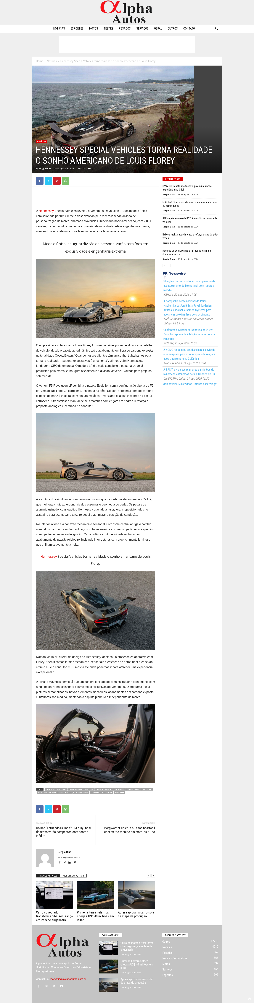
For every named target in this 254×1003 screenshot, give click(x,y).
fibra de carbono (104, 789)
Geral (158, 28)
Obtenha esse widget (205, 384)
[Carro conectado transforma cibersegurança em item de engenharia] (54, 895)
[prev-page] (149, 876)
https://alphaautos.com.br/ (69, 857)
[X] (48, 181)
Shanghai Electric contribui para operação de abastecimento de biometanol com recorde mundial (189, 285)
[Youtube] (62, 986)
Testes (108, 28)
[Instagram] (65, 862)
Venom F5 (119, 792)
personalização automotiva (74, 792)
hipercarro (133, 789)
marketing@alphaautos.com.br (68, 978)
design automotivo (56, 789)
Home (39, 61)
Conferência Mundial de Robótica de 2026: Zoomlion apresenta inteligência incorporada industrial (189, 334)
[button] (216, 29)
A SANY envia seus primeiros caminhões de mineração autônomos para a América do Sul (189, 372)
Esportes (76, 28)
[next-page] (153, 876)
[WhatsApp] (65, 181)
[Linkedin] (70, 862)
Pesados (125, 28)
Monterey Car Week (47, 792)
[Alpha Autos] (127, 12)
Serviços (142, 28)
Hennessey (46, 210)
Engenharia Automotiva (81, 789)
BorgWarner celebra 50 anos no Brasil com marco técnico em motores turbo (129, 830)
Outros (173, 28)
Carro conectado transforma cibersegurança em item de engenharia (54, 916)
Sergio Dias (45, 168)
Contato (189, 28)
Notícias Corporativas (174, 958)
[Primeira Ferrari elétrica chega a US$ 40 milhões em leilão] (95, 895)
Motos (93, 28)
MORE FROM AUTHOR (73, 875)
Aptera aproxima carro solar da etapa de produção (136, 914)
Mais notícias (170, 384)
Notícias (59, 28)
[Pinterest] (57, 181)
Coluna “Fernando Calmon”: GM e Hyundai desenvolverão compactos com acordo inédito (63, 832)
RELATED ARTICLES (48, 875)
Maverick (147, 789)
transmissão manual (101, 792)
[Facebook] (40, 181)
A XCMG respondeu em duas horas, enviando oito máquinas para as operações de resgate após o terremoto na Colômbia (189, 354)
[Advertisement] (127, 44)
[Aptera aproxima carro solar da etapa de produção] (136, 895)
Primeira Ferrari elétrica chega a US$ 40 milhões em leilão (95, 916)
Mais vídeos (185, 384)
